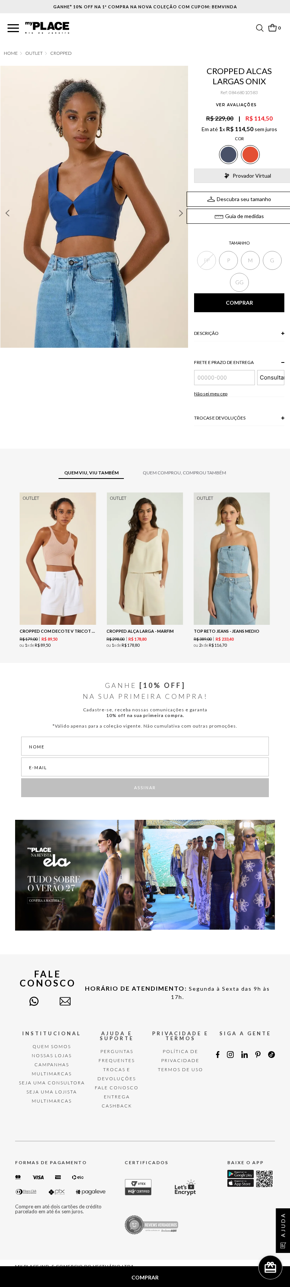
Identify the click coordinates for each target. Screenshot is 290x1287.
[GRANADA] (250, 154)
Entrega (117, 1097)
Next (181, 213)
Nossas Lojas (52, 1055)
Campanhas (51, 1064)
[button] (13, 28)
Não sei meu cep (210, 393)
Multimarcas (52, 1073)
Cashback (117, 1106)
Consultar (272, 377)
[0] (272, 28)
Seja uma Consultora (52, 1083)
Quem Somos (51, 1046)
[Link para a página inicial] (11, 53)
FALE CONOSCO (117, 1087)
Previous (7, 213)
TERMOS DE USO (180, 1069)
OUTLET (34, 53)
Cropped (61, 53)
